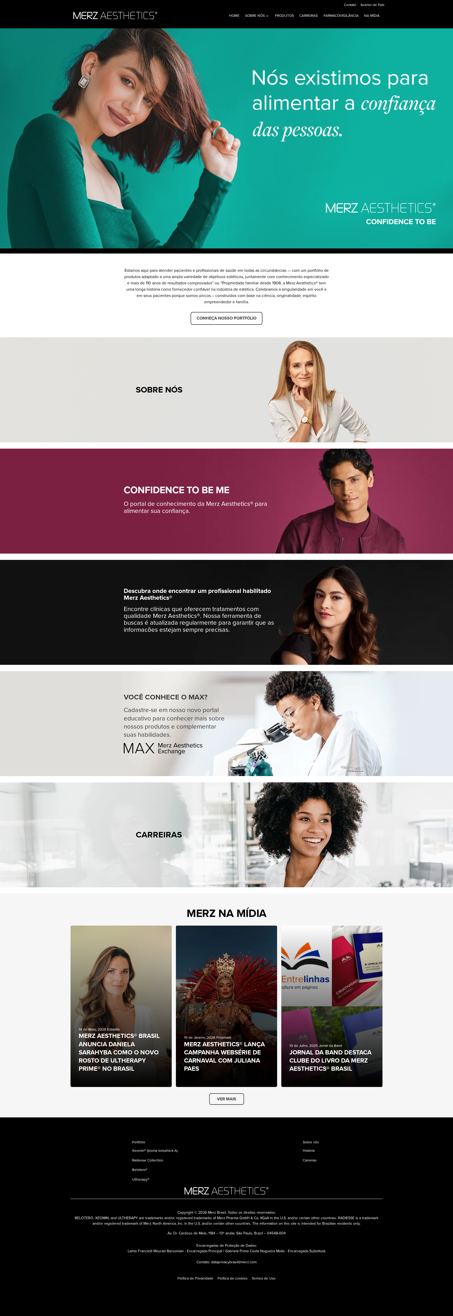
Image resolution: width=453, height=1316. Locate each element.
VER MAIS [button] (226, 1099)
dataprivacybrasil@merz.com (234, 1262)
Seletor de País (372, 4)
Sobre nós (255, 15)
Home (234, 15)
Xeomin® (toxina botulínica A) (154, 1150)
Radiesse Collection (147, 1160)
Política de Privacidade (195, 1278)
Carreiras (308, 15)
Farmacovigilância (341, 15)
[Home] (116, 15)
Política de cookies (232, 1278)
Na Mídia (372, 15)
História (309, 1150)
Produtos (284, 15)
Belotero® (140, 1169)
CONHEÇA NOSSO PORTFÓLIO (226, 318)
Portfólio (138, 1142)
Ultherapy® (140, 1179)
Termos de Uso (264, 1278)
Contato (350, 4)
